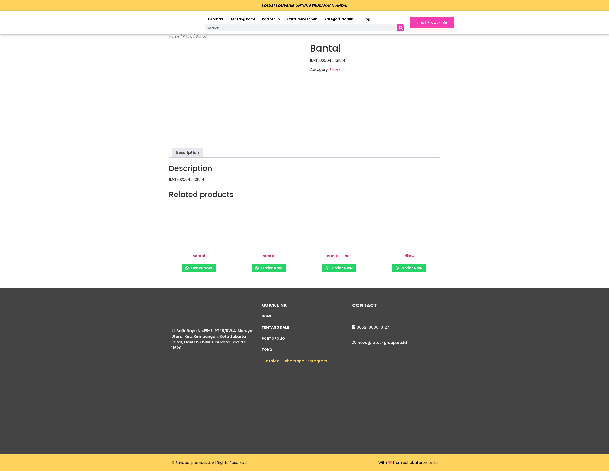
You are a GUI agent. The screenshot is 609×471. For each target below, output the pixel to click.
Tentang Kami (242, 19)
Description (187, 152)
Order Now (201, 268)
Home (174, 36)
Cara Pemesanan (302, 19)
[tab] (187, 153)
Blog (366, 19)
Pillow (187, 36)
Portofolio (271, 19)
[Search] (400, 27)
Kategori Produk (338, 19)
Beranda (215, 19)
